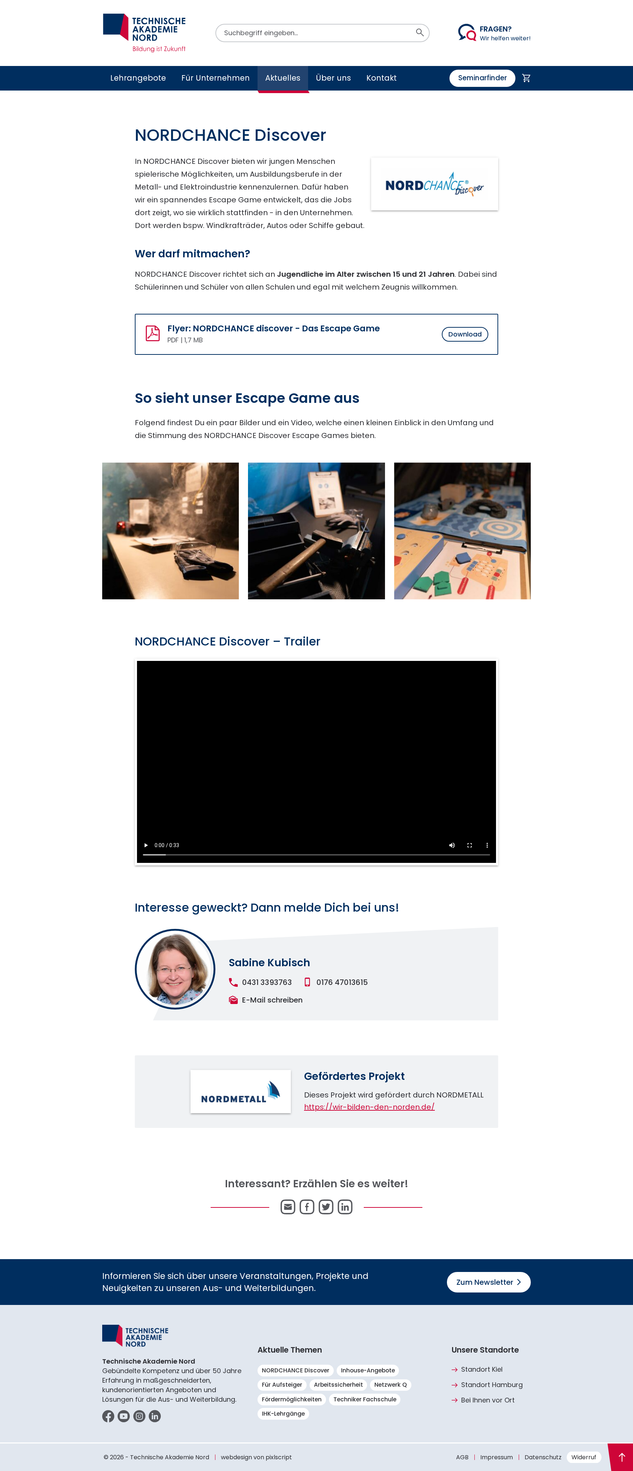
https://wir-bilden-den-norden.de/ (369, 1107)
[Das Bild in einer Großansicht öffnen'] (170, 531)
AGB (462, 1457)
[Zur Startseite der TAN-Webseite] (144, 33)
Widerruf (583, 1457)
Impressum (496, 1457)
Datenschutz (543, 1457)
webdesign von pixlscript (256, 1457)
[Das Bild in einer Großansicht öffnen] (175, 969)
